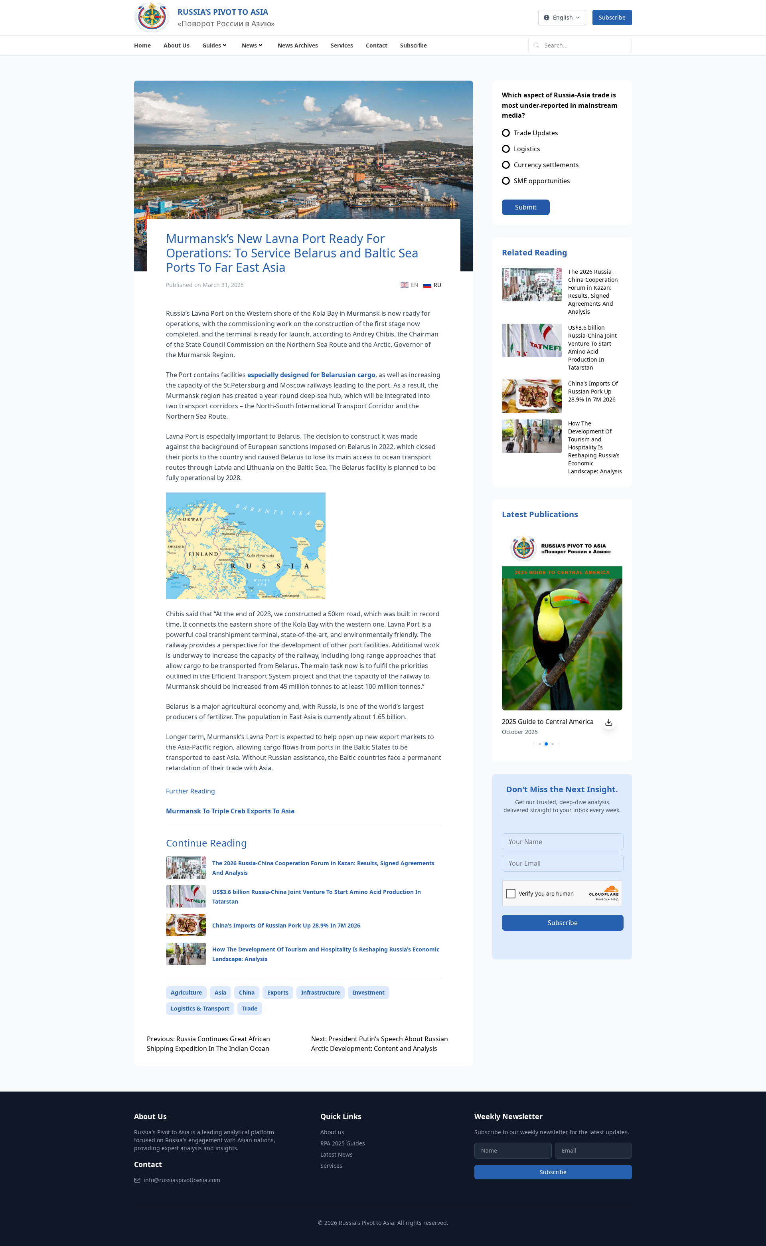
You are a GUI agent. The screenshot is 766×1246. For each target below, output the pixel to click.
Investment (369, 992)
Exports (277, 992)
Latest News (336, 1154)
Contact (376, 45)
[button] (533, 744)
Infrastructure (320, 992)
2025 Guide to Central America (548, 721)
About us (332, 1132)
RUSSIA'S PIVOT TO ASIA (223, 11)
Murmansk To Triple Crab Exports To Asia (230, 811)
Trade (249, 1008)
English (563, 17)
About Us (177, 45)
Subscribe (612, 17)
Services (342, 45)
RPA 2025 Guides (342, 1143)
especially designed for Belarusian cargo (311, 374)
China (247, 992)
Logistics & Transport (200, 1008)
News (249, 45)
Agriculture (186, 992)
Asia (220, 992)
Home (142, 45)
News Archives (298, 45)
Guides (211, 45)
